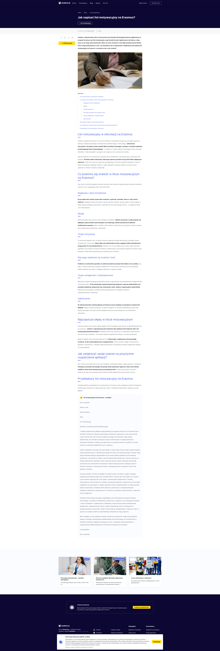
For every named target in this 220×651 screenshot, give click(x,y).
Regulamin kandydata (135, 629)
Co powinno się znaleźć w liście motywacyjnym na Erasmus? (97, 99)
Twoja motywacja (88, 109)
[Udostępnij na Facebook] (61, 37)
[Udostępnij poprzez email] (72, 37)
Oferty (74, 3)
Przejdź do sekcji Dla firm (141, 607)
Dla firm (105, 3)
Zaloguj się (155, 3)
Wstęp (85, 106)
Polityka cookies (115, 629)
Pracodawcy (83, 3)
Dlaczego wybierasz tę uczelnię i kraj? (94, 112)
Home (79, 12)
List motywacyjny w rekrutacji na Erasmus (91, 96)
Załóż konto (143, 3)
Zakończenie (87, 119)
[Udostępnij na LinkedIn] (68, 37)
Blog (91, 3)
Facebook (99, 632)
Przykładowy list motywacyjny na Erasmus (92, 128)
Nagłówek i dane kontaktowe (91, 103)
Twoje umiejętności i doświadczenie (93, 115)
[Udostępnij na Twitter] (65, 37)
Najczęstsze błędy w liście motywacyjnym (92, 122)
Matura (98, 3)
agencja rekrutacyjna (82, 631)
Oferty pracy (67, 43)
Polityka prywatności (117, 632)
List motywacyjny (95, 12)
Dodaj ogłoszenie (151, 632)
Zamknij (90, 647)
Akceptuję (156, 642)
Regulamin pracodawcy (152, 629)
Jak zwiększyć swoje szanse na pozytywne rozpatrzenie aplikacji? (98, 125)
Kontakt (98, 629)
